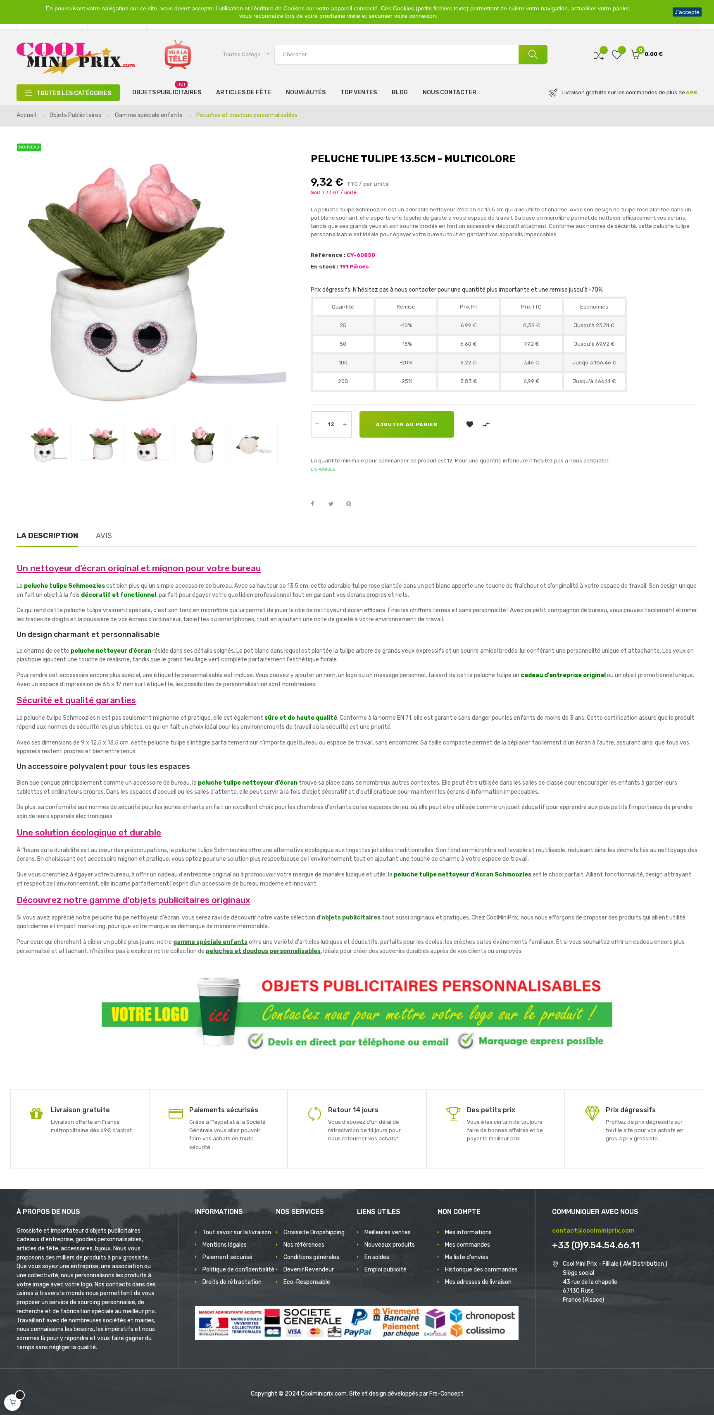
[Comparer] (599, 54)
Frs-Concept (446, 1393)
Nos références (303, 1244)
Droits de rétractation (232, 1282)
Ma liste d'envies (466, 1257)
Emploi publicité (385, 1269)
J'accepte (687, 12)
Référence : (328, 255)
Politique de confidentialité (238, 1269)
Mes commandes (467, 1244)
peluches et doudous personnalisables (263, 951)
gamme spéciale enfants (210, 942)
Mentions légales (224, 1244)
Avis (104, 535)
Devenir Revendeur (308, 1269)
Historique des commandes (481, 1269)
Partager (317, 504)
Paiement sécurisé (227, 1257)
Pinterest (352, 504)
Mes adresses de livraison (478, 1282)
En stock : (324, 266)
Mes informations (468, 1232)
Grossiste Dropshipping (314, 1232)
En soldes (376, 1257)
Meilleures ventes (387, 1232)
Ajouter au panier (407, 424)
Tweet (334, 504)
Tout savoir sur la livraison (236, 1232)
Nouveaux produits (389, 1244)
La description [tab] (47, 535)
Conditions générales (311, 1257)
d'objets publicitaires (349, 917)
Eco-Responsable (306, 1282)
